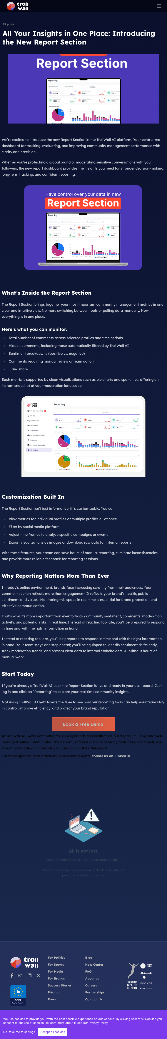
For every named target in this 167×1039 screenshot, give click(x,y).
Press (52, 999)
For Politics (56, 958)
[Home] (17, 6)
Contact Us (93, 999)
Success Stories (60, 985)
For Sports (56, 964)
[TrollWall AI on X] (38, 975)
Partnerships (95, 992)
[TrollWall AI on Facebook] (11, 975)
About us (92, 978)
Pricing (53, 992)
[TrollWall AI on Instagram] (20, 975)
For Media (55, 971)
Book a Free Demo (84, 724)
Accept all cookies (52, 1032)
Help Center (94, 964)
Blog (88, 958)
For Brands (56, 978)
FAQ (88, 971)
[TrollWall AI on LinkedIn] (30, 975)
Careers (91, 985)
